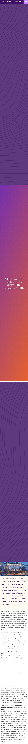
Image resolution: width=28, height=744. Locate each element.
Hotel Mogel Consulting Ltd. (11, 2)
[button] (26, 2)
